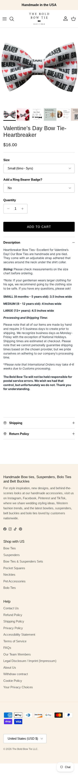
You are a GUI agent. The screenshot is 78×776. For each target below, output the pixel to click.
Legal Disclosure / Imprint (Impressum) (29, 661)
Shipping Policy (13, 621)
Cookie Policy (12, 680)
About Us (9, 667)
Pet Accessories (14, 581)
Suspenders (11, 555)
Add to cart (39, 227)
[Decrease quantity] (7, 208)
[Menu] (4, 18)
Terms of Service (14, 641)
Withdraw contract (15, 674)
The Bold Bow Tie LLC (25, 749)
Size (6, 160)
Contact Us (11, 608)
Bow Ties (9, 548)
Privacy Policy (13, 628)
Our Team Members (17, 654)
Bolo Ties (9, 587)
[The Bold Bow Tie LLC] (39, 18)
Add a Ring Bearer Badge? (22, 179)
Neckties (9, 574)
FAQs (7, 647)
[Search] (13, 18)
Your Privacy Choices (18, 687)
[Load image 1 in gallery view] (39, 67)
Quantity (9, 200)
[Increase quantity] (23, 208)
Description (11, 242)
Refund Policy (12, 615)
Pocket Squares (14, 568)
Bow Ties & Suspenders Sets (23, 561)
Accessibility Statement (19, 634)
